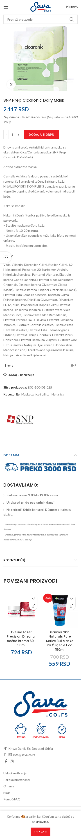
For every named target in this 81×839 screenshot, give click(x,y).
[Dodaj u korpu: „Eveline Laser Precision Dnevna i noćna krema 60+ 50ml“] (33, 606)
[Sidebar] (5, 257)
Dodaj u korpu (41, 134)
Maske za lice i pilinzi (35, 394)
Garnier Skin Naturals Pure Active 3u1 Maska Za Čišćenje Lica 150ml (60, 641)
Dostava (11, 455)
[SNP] (20, 420)
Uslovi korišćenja (15, 773)
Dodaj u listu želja (21, 374)
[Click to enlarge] (11, 84)
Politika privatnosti (16, 780)
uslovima (42, 822)
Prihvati (40, 831)
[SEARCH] (71, 19)
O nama (8, 786)
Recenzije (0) (14, 560)
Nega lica (58, 394)
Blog (6, 793)
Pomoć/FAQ (11, 799)
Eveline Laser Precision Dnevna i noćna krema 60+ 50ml (21, 639)
